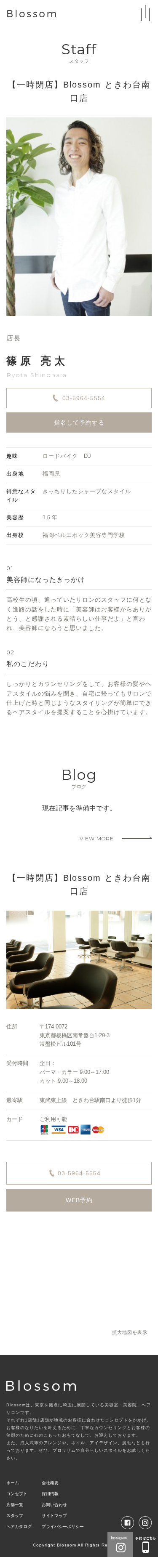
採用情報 (50, 1493)
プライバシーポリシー (63, 1526)
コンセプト (16, 1493)
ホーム (12, 1482)
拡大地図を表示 (129, 1332)
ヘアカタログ (19, 1526)
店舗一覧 (14, 1504)
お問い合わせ (54, 1504)
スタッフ (14, 1515)
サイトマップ (54, 1515)
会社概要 (50, 1482)
